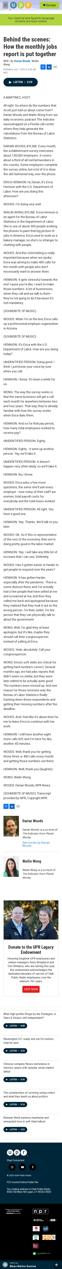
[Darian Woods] (11, 826)
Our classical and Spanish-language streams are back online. (31, 20)
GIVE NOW (31, 989)
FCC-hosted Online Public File (22, 1182)
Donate (51, 5)
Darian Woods (22, 61)
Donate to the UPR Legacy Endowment (31, 950)
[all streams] (57, 1264)
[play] (5, 1264)
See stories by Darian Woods (36, 844)
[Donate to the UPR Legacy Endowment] (31, 920)
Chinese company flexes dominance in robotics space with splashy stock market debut (28, 1067)
